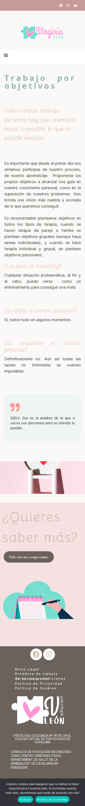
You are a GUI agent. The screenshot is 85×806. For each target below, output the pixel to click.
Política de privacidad (52, 799)
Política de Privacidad (39, 683)
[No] (79, 792)
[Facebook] (61, 5)
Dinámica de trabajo (36, 674)
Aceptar (25, 799)
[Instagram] (68, 5)
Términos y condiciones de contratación (40, 679)
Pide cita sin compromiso (28, 557)
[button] (5, 55)
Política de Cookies (36, 688)
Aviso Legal (27, 669)
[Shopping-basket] (75, 5)
